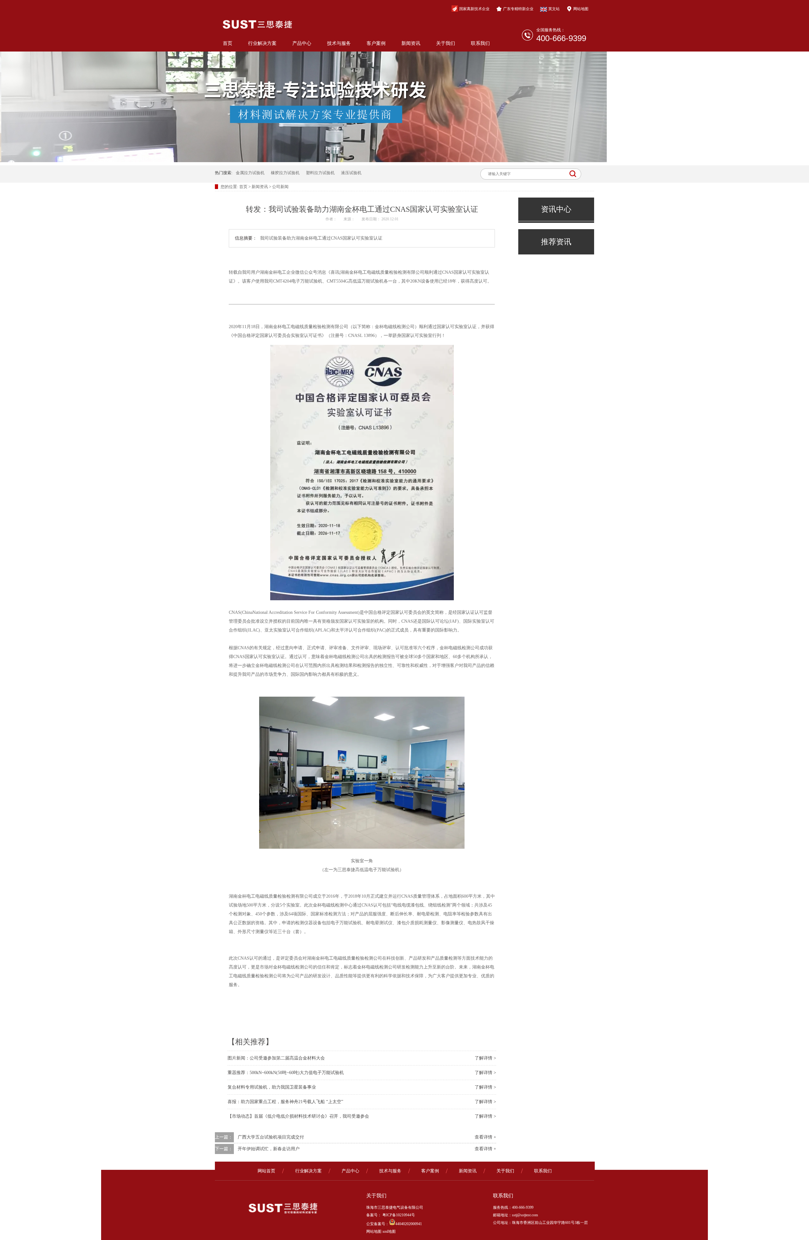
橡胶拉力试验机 (285, 172)
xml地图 (389, 1231)
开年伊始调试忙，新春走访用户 (269, 1148)
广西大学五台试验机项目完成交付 (271, 1137)
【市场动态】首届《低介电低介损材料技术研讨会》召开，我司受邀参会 (298, 1116)
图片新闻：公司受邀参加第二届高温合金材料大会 (276, 1058)
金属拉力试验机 (250, 172)
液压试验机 (351, 172)
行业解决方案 (262, 43)
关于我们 (445, 43)
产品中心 (301, 43)
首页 (227, 43)
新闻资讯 (410, 43)
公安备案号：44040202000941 (394, 1224)
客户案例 (376, 43)
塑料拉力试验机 (320, 172)
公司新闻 (280, 186)
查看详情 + (485, 1137)
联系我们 (480, 43)
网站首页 (266, 1171)
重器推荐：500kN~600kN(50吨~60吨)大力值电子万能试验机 (286, 1072)
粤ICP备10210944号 (398, 1215)
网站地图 (580, 9)
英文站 (554, 9)
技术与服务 (339, 43)
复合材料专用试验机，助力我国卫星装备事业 (272, 1087)
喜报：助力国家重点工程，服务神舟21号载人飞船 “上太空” (285, 1101)
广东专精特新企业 (518, 9)
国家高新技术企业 (474, 9)
